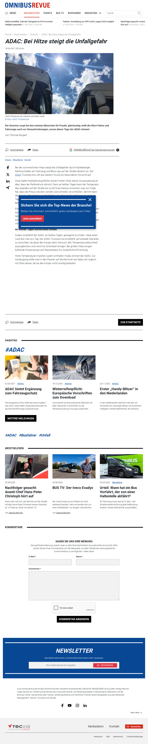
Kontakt (114, 726)
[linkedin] (85, 705)
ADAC (18, 174)
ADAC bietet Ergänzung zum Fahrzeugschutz (23, 391)
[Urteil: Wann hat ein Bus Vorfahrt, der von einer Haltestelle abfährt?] (121, 466)
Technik (34, 34)
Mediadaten (95, 726)
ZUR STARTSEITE (130, 322)
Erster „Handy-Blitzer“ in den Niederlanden (119, 391)
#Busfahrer (27, 435)
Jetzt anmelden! (32, 218)
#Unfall (44, 435)
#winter (68, 383)
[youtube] (69, 705)
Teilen (35, 150)
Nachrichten (31, 13)
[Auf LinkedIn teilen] (8, 181)
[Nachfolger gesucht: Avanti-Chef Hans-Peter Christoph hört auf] (26, 466)
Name (79, 556)
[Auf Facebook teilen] (8, 167)
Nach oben (135, 713)
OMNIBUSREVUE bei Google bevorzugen (94, 150)
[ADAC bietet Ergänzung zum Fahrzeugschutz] (26, 367)
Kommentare (16, 150)
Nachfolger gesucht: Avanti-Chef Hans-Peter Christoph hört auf (23, 492)
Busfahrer (74, 13)
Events (48, 13)
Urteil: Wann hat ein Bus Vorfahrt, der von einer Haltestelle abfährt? (118, 492)
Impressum (98, 737)
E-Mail (32, 556)
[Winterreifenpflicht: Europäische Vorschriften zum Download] (74, 367)
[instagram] (77, 705)
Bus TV (60, 13)
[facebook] (62, 705)
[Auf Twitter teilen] (7, 174)
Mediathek (91, 13)
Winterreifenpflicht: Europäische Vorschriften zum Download (72, 393)
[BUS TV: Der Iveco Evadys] (74, 466)
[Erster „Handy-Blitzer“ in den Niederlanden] (121, 367)
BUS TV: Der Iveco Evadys (72, 488)
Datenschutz (118, 737)
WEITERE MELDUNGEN (20, 418)
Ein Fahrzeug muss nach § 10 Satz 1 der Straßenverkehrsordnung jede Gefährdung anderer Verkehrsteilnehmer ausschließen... (119, 504)
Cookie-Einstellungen (135, 737)
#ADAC (14, 349)
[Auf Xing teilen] (8, 187)
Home (8, 34)
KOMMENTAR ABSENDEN (74, 619)
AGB (108, 737)
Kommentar (34, 569)
